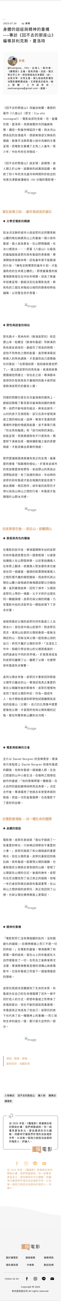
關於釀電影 (12, 1257)
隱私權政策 (12, 1265)
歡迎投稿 (49, 1265)
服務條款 (49, 1257)
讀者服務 (30, 1257)
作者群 (30, 1265)
